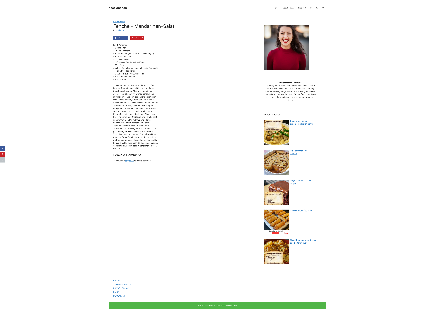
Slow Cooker (119, 22)
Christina (120, 30)
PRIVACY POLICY (121, 288)
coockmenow (118, 8)
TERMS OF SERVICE (122, 284)
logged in (129, 161)
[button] (323, 8)
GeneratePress (231, 305)
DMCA (116, 292)
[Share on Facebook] (2, 148)
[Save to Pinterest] (2, 154)
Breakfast (302, 8)
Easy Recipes (288, 8)
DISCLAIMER (119, 296)
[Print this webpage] (2, 160)
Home (276, 8)
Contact (116, 280)
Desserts (314, 8)
